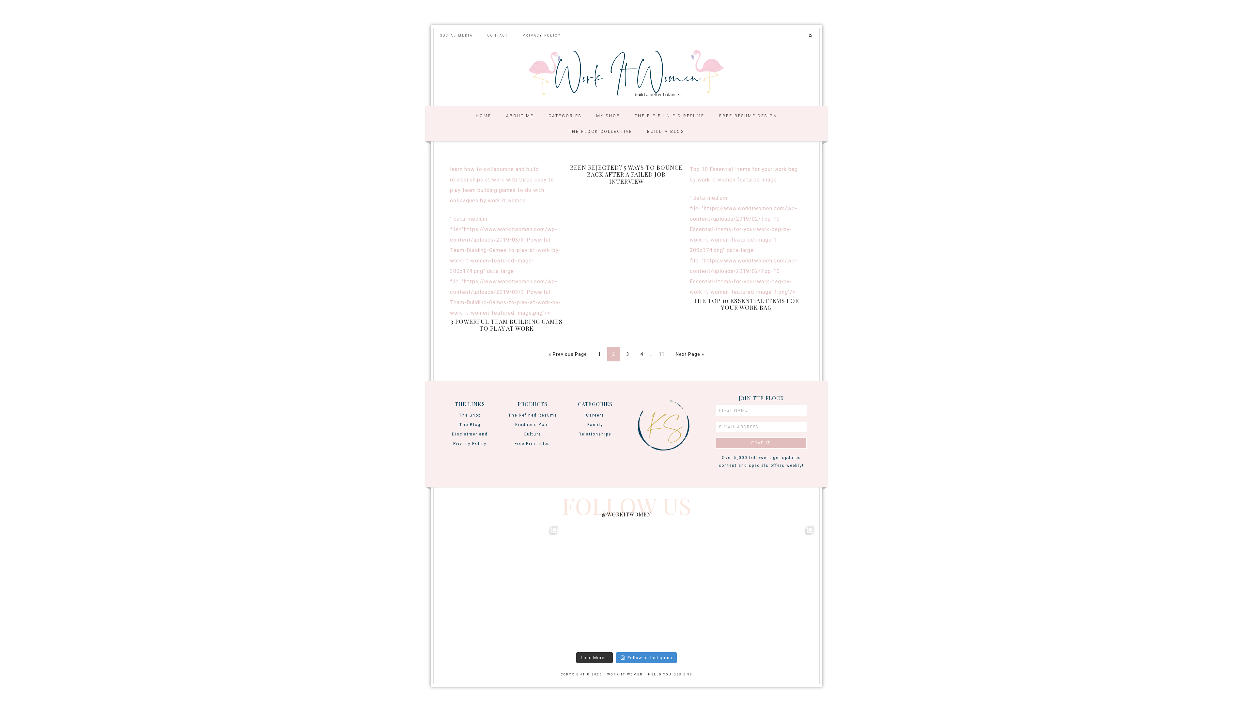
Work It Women (626, 73)
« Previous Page (568, 354)
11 (662, 354)
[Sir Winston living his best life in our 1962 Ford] (626, 586)
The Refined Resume (532, 415)
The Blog (470, 424)
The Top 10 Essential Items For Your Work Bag (746, 304)
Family (595, 424)
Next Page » (690, 354)
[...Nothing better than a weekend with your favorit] (754, 586)
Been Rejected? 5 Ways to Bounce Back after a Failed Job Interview (626, 174)
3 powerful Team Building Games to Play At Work (507, 325)
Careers (595, 415)
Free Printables (532, 443)
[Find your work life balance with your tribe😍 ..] (499, 586)
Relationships (595, 434)
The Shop (470, 415)
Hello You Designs (670, 674)
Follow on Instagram (649, 657)
